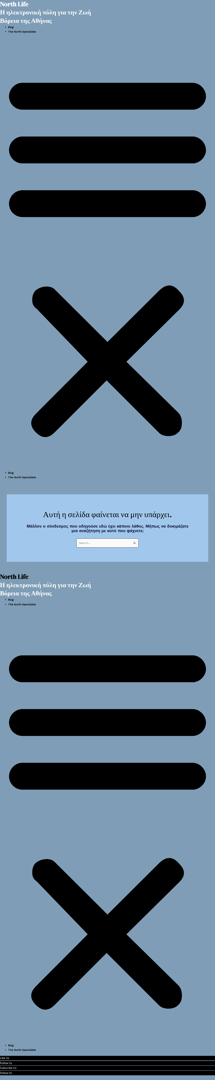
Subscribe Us (8, 1068)
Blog (11, 27)
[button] (107, 254)
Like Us (4, 1058)
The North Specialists (22, 31)
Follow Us (6, 1063)
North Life (14, 576)
